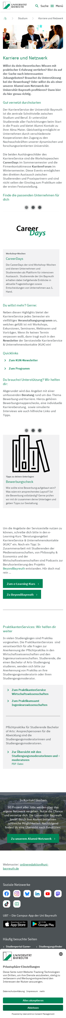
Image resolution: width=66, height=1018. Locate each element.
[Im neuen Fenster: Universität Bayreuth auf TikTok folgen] (6, 904)
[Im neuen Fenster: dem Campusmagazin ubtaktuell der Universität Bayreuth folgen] (17, 904)
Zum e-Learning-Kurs (21, 584)
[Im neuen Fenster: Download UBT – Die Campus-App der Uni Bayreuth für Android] (43, 925)
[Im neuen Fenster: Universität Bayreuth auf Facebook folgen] (6, 893)
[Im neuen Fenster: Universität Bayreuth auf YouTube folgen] (47, 893)
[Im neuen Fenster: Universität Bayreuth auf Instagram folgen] (17, 893)
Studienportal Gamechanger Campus (18, 948)
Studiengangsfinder (50, 946)
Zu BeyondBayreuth (20, 594)
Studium (22, 18)
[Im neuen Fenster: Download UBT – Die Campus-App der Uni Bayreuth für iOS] (15, 925)
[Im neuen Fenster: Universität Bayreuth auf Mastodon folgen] (58, 893)
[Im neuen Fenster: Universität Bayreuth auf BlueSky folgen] (27, 893)
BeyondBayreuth (14, 568)
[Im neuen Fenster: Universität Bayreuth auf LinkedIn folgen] (37, 893)
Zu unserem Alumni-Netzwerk (31, 838)
